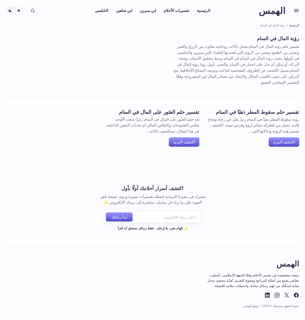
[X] (286, 295)
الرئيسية (294, 25)
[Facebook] (296, 295)
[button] (296, 11)
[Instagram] (277, 295)
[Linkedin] (267, 295)
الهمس (272, 11)
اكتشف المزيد (284, 142)
